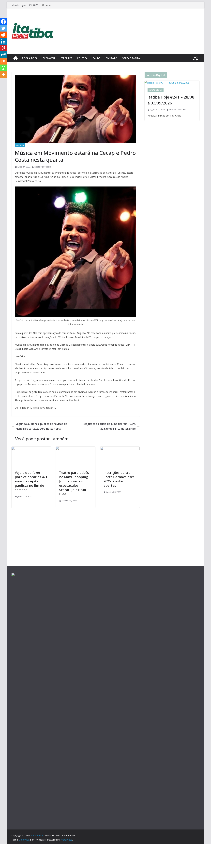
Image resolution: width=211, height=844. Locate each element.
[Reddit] (3, 35)
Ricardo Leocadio (42, 166)
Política (82, 58)
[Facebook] (3, 21)
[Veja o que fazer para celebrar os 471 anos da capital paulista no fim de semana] (31, 449)
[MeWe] (3, 54)
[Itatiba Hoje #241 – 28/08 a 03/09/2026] (172, 83)
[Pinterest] (3, 48)
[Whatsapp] (3, 68)
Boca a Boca (29, 58)
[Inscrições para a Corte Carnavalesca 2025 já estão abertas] (120, 449)
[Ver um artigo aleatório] (195, 58)
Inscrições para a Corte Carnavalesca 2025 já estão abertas (119, 479)
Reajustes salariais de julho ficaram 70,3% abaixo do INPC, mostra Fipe (109, 426)
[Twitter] (3, 28)
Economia (49, 58)
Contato (111, 58)
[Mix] (3, 61)
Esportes (66, 58)
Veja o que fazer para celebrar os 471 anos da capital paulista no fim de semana (31, 481)
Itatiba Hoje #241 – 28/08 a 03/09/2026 (171, 100)
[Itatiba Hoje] (15, 58)
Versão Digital (131, 58)
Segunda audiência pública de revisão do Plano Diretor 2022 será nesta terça (41, 426)
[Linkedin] (3, 41)
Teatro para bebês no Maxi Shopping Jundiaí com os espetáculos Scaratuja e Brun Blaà (74, 483)
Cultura (20, 145)
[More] (3, 74)
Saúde (96, 58)
